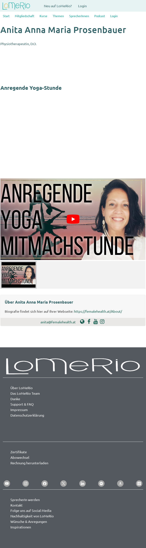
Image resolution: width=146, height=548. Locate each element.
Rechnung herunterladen (29, 463)
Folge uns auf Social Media (30, 510)
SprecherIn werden (25, 500)
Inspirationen (20, 527)
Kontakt (16, 505)
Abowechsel (19, 457)
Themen (58, 16)
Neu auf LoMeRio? (58, 6)
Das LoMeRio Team (25, 393)
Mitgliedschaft (24, 16)
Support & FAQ (22, 404)
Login (82, 6)
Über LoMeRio (21, 388)
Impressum (19, 410)
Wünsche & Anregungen (28, 521)
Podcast (99, 16)
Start (6, 16)
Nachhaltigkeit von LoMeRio (32, 516)
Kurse (43, 16)
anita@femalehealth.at (58, 322)
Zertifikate (18, 452)
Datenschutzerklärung (27, 415)
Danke (15, 399)
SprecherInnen (79, 16)
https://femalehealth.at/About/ (98, 311)
